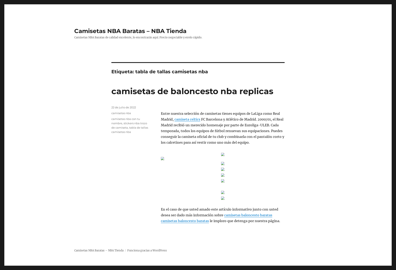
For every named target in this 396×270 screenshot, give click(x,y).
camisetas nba (121, 113)
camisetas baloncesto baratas (248, 215)
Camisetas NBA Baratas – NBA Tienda (130, 30)
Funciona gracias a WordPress (147, 250)
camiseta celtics (187, 119)
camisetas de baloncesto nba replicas (192, 91)
